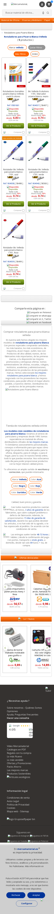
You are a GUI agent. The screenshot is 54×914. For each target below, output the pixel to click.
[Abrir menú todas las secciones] (5, 4)
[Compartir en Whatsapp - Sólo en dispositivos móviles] (38, 315)
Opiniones (12, 711)
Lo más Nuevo (14, 756)
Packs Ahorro (14, 766)
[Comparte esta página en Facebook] (38, 322)
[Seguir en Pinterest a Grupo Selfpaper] (38, 841)
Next (46, 587)
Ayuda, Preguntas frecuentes (22, 714)
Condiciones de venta (18, 797)
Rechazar (16, 895)
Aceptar (36, 895)
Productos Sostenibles (19, 773)
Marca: (19, 479)
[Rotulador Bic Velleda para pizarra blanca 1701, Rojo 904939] (13, 229)
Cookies (11, 808)
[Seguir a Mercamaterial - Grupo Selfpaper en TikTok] (39, 836)
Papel (47, 20)
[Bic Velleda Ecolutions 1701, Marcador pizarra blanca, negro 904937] (38, 73)
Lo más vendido (15, 760)
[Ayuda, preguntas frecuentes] (45, 900)
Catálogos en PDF (16, 749)
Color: (36, 479)
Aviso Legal (13, 801)
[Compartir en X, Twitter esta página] (38, 319)
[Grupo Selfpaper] (21, 819)
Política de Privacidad (18, 804)
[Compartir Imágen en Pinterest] (39, 312)
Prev (5, 587)
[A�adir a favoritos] (8, 132)
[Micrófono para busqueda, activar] (43, 13)
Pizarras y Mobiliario (32, 20)
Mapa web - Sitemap (18, 811)
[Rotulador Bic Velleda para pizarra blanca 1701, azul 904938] (13, 151)
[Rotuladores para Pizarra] (26, 389)
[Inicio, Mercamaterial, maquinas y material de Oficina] (23, 4)
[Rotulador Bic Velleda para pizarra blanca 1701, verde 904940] (38, 151)
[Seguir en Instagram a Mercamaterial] (18, 836)
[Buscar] (48, 12)
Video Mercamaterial (18, 746)
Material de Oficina (10, 20)
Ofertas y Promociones (19, 763)
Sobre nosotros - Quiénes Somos (24, 707)
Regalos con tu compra (19, 753)
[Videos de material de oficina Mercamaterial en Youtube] (17, 841)
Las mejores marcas (17, 770)
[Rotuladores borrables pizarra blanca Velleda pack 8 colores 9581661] (13, 73)
